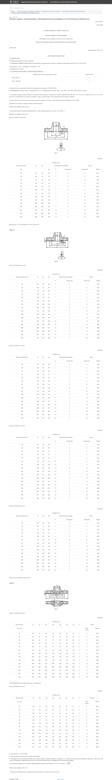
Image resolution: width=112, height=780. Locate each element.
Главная (12, 11)
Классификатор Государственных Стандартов (63, 2)
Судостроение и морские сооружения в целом (73, 11)
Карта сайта (60, 779)
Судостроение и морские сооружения (51, 11)
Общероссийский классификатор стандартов (34, 2)
